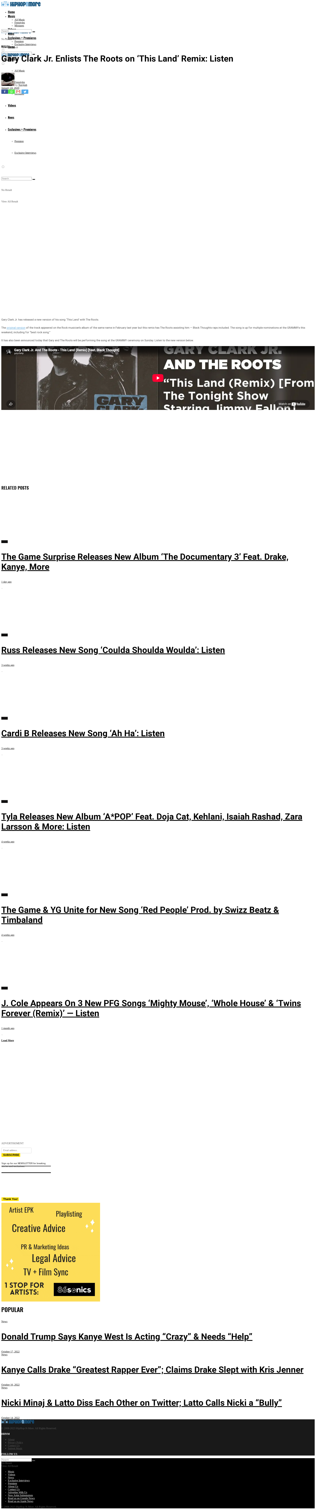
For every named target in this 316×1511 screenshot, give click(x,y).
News (4, 1321)
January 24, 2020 (10, 88)
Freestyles (19, 22)
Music (11, 16)
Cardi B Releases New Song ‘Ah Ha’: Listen (83, 733)
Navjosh (22, 85)
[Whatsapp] (11, 92)
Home (11, 12)
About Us (13, 1486)
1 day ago (6, 581)
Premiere (19, 41)
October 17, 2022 (10, 1351)
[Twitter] (25, 92)
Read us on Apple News (20, 1501)
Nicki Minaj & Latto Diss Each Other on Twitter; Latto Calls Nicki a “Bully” (141, 1403)
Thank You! (10, 1199)
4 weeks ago (7, 841)
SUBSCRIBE (11, 1155)
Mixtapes (19, 25)
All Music (19, 19)
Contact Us (14, 1445)
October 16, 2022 (10, 1384)
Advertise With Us (17, 1492)
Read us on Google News (21, 1498)
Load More (7, 1040)
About (11, 1439)
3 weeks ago (7, 665)
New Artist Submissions (20, 1495)
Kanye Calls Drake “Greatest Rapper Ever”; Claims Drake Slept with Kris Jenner (152, 1370)
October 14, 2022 (10, 1417)
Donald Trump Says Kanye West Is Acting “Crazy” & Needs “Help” (126, 1337)
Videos (11, 1474)
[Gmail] (18, 92)
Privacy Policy (15, 1442)
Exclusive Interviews (25, 44)
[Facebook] (4, 92)
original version (16, 327)
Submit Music (15, 1448)
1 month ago (7, 1028)
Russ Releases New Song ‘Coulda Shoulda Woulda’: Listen (113, 650)
